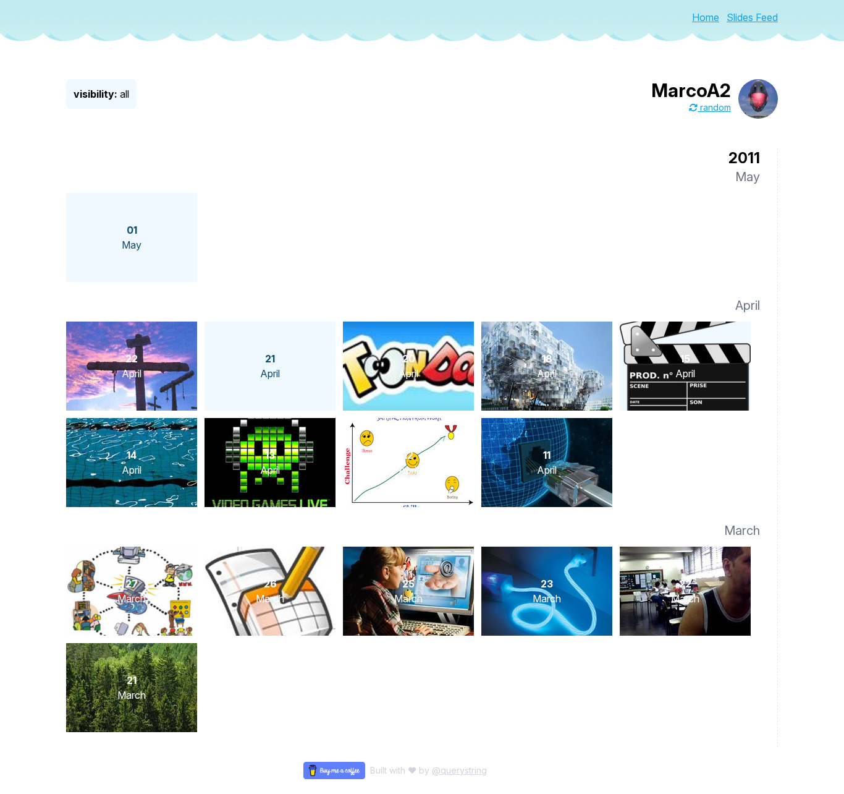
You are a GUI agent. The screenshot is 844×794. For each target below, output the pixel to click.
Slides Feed (752, 17)
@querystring (459, 770)
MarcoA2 (691, 90)
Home (705, 17)
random (714, 107)
